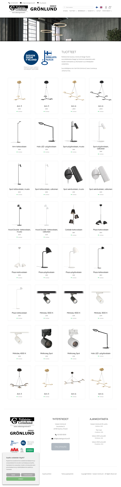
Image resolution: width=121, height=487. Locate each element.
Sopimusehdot (46, 474)
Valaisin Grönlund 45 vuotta (98, 424)
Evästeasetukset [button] (28, 475)
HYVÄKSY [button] (20, 479)
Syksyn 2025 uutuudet (99, 436)
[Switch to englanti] (101, 7)
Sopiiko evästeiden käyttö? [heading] (15, 458)
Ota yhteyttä (42, 3)
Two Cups (99, 430)
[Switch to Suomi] (97, 7)
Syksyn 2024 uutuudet (99, 442)
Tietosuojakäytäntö (67, 474)
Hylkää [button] (13, 475)
